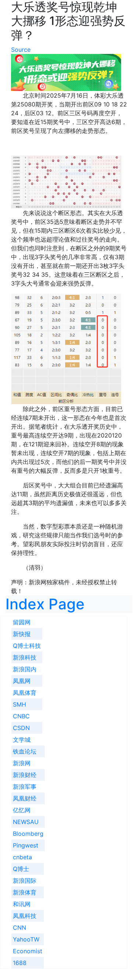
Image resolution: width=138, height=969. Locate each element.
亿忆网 (22, 810)
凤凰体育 (24, 692)
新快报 (22, 634)
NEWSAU (26, 821)
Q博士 (21, 868)
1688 (19, 962)
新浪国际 (24, 880)
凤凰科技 (24, 915)
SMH (19, 704)
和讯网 (22, 904)
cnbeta (22, 857)
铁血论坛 (24, 751)
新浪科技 (24, 657)
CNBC (21, 716)
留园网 (22, 622)
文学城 (22, 739)
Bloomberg (28, 833)
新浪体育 (24, 892)
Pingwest (25, 845)
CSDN (21, 728)
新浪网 (22, 763)
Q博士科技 (27, 645)
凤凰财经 (24, 798)
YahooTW (26, 939)
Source (21, 49)
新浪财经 (24, 775)
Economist (27, 951)
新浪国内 (24, 669)
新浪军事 (24, 786)
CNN (19, 927)
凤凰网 (22, 681)
